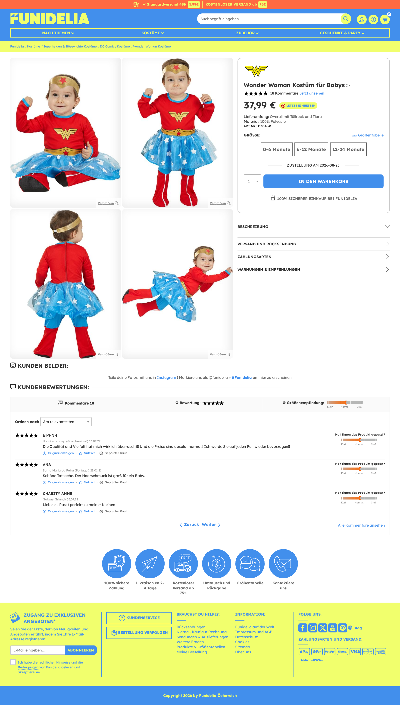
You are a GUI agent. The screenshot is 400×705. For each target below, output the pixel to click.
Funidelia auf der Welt (254, 627)
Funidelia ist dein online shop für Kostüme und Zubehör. (50, 18)
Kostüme (150, 33)
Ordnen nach (27, 421)
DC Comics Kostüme (115, 46)
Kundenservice (142, 617)
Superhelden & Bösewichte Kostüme (70, 46)
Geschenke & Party (340, 33)
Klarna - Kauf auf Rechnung (202, 631)
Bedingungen (28, 667)
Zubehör (245, 33)
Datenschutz (246, 637)
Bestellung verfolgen (142, 632)
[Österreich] (302, 628)
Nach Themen (56, 33)
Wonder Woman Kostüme (152, 46)
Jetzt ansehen (311, 93)
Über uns (243, 652)
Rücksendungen (191, 627)
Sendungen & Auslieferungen (202, 637)
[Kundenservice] (373, 19)
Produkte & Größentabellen (201, 647)
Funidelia (17, 46)
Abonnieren (81, 650)
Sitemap (242, 647)
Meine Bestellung (192, 652)
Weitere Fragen (190, 641)
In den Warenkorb (323, 181)
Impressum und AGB (253, 631)
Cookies (242, 641)
